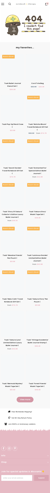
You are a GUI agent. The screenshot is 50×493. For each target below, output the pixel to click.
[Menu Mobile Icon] (2, 4)
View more (25, 399)
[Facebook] (3, 448)
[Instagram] (9, 448)
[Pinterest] (15, 448)
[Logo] (26, 4)
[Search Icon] (9, 4)
